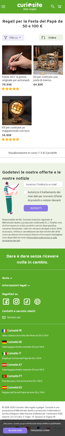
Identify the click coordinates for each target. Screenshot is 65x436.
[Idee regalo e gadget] (29, 4)
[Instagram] (16, 301)
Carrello (59, 6)
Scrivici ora (13, 317)
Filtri (14, 37)
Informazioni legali (14, 285)
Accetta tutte (15, 430)
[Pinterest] (37, 301)
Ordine (52, 37)
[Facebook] (6, 301)
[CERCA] (53, 6)
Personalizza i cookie (40, 430)
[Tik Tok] (27, 301)
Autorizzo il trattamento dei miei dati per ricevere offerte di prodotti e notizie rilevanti (45, 196)
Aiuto (5, 278)
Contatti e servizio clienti (18, 311)
